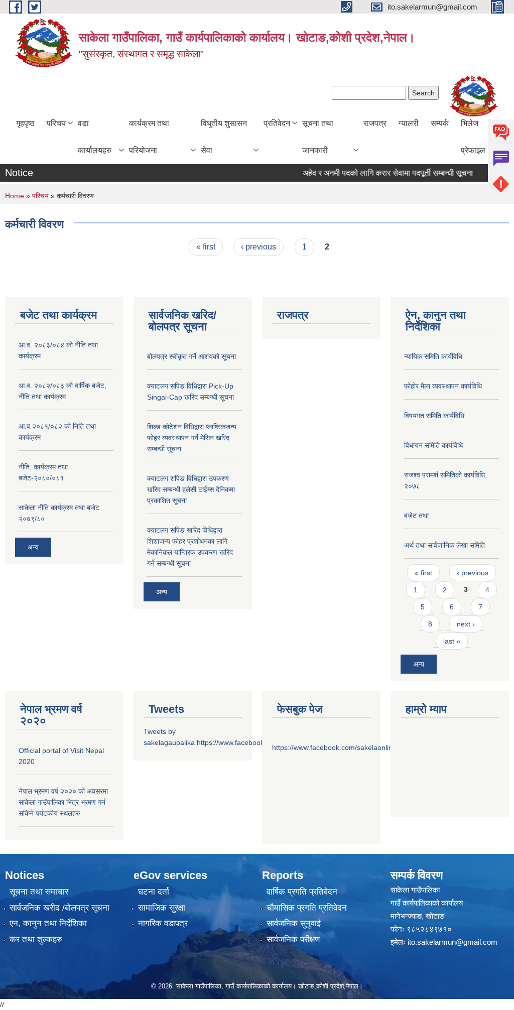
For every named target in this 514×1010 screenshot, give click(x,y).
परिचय (56, 123)
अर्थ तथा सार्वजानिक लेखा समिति (444, 545)
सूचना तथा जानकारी (317, 137)
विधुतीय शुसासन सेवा (224, 137)
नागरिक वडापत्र (163, 923)
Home (14, 196)
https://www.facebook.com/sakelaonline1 (336, 747)
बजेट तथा (416, 516)
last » (451, 641)
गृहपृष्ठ (25, 123)
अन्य (33, 547)
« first (205, 246)
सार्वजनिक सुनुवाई (294, 923)
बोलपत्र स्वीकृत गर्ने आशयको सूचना (191, 356)
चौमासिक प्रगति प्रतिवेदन (307, 908)
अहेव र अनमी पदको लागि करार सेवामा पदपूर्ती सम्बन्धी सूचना (377, 173)
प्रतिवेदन (277, 123)
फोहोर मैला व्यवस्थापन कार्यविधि (443, 386)
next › (466, 624)
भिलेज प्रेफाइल (473, 137)
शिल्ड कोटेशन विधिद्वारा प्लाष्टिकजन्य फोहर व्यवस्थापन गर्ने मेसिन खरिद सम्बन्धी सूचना (191, 438)
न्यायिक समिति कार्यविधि (433, 356)
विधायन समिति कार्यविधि (433, 445)
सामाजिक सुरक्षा (161, 908)
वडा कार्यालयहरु (94, 137)
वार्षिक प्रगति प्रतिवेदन (302, 892)
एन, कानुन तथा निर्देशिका (48, 923)
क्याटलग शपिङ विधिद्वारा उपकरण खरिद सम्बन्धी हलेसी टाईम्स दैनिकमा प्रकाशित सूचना (191, 489)
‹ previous (258, 246)
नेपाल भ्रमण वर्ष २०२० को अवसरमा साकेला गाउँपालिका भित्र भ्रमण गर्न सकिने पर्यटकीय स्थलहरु (63, 802)
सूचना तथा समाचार (39, 892)
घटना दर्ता (153, 892)
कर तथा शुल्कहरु (36, 939)
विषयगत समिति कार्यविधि (434, 416)
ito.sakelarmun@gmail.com (452, 942)
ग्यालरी (409, 123)
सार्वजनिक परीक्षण (293, 939)
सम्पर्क (440, 123)
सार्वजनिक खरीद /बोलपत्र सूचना (59, 908)
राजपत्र (375, 123)
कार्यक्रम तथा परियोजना (149, 137)
